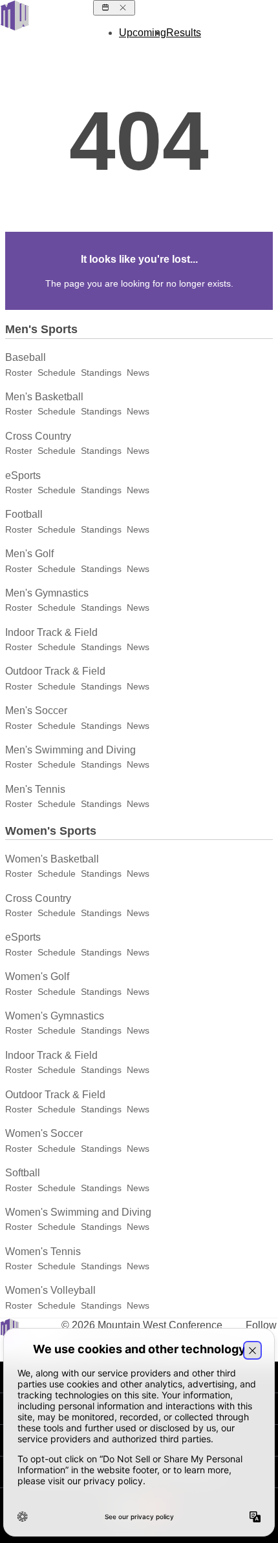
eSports (23, 475)
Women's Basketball (52, 858)
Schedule (56, 372)
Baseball (25, 357)
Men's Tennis (35, 789)
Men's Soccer (36, 710)
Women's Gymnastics (54, 1015)
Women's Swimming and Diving (78, 1212)
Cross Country (38, 436)
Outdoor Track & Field (55, 671)
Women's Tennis (43, 1251)
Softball (22, 1172)
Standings (101, 372)
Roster (18, 372)
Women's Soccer (44, 1133)
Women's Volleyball (50, 1290)
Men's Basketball (44, 396)
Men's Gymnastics (47, 593)
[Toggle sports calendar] (114, 7)
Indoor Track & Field (51, 632)
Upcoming (142, 32)
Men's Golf (29, 553)
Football (24, 514)
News (138, 372)
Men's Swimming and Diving (70, 749)
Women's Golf (37, 976)
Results (183, 32)
